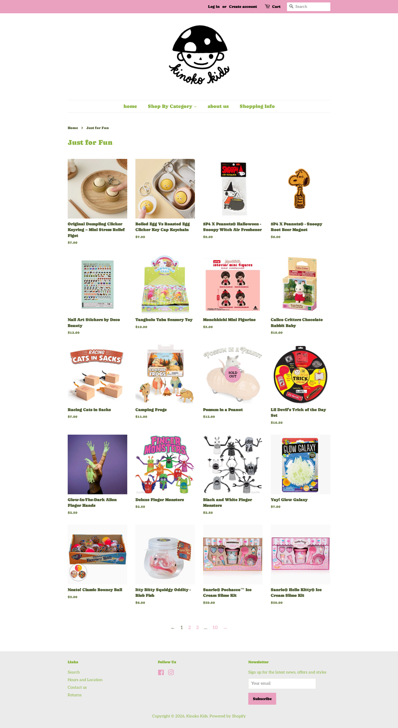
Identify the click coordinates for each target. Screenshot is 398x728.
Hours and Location (85, 680)
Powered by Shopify (228, 716)
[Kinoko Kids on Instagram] (171, 673)
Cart (276, 6)
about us (218, 106)
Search (74, 672)
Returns (74, 695)
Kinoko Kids (197, 716)
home (130, 106)
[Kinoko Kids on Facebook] (161, 673)
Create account (243, 6)
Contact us (77, 687)
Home (73, 128)
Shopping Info (257, 106)
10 (215, 627)
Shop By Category (171, 106)
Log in (214, 6)
